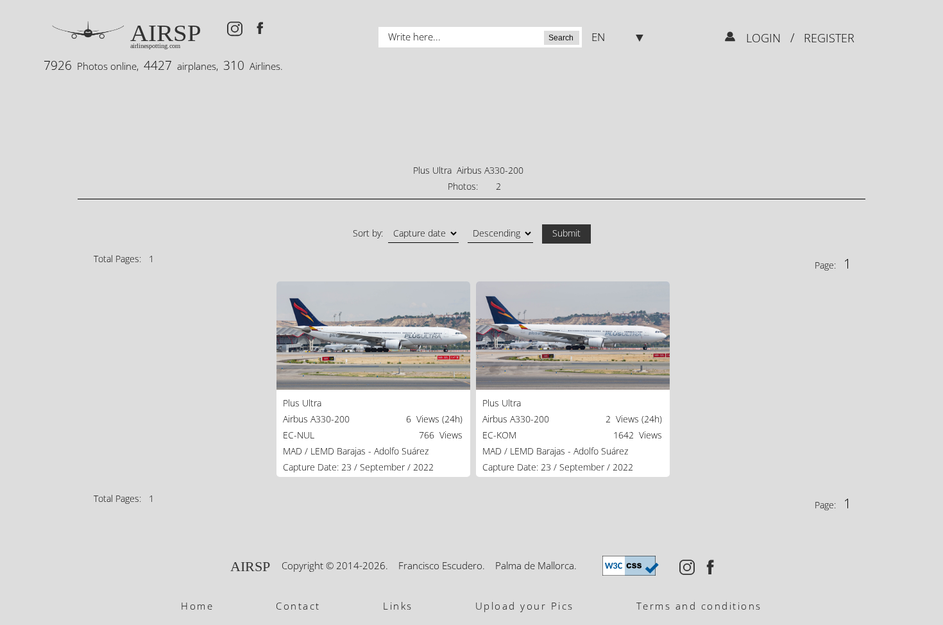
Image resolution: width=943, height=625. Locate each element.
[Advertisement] (471, 118)
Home (197, 605)
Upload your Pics (524, 605)
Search (560, 37)
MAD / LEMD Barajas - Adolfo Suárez (356, 451)
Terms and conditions (699, 605)
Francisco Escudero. (441, 565)
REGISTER (827, 38)
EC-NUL (298, 435)
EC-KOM (499, 435)
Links (398, 605)
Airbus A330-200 (316, 419)
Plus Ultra (302, 403)
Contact (298, 605)
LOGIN (765, 38)
